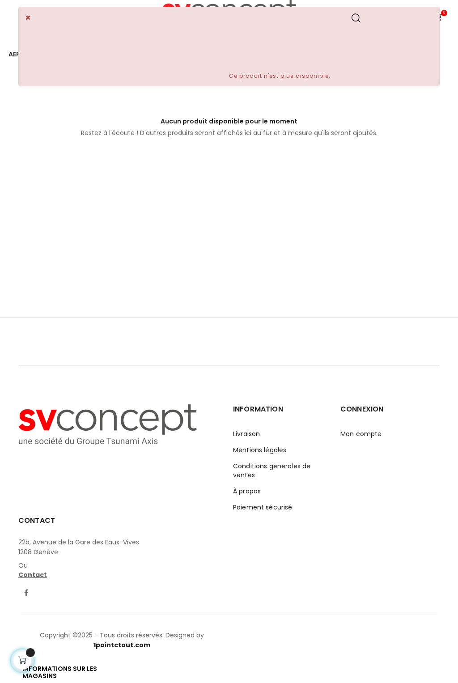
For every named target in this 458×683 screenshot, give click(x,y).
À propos (247, 491)
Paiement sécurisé (262, 507)
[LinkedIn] (43, 587)
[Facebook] (26, 593)
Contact (32, 574)
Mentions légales (259, 449)
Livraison (246, 433)
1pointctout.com (121, 645)
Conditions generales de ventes (271, 470)
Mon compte (361, 433)
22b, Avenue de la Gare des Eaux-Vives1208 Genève (78, 547)
